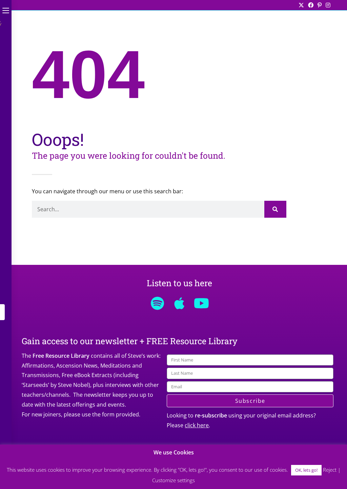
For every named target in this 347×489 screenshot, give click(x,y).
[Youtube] (201, 303)
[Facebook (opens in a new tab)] (310, 5)
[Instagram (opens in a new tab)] (327, 5)
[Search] (275, 209)
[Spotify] (157, 303)
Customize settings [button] (173, 480)
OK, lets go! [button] (306, 470)
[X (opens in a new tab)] (301, 5)
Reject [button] (329, 469)
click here (197, 425)
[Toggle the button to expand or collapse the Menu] (6, 9)
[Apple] (179, 303)
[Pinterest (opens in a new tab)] (319, 5)
